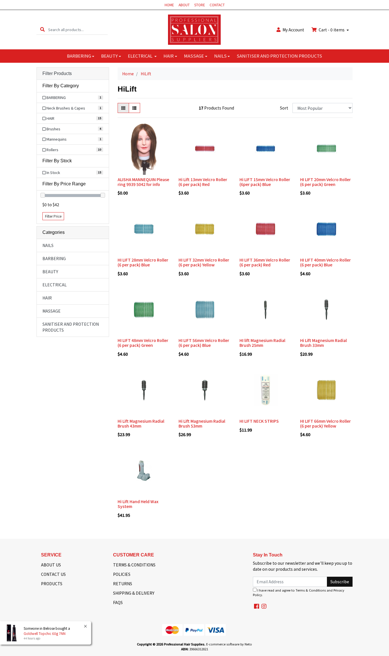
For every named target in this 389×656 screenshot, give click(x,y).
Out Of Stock (326, 412)
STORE (199, 4)
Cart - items (331, 30)
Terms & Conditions (311, 590)
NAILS (220, 56)
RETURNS (122, 583)
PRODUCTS (51, 583)
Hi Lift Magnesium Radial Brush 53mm (202, 423)
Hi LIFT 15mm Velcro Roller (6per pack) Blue (264, 182)
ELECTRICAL (140, 56)
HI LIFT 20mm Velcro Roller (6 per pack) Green (325, 182)
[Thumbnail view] (123, 108)
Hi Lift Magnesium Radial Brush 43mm (141, 423)
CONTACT (217, 4)
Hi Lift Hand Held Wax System (138, 504)
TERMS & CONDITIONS (134, 565)
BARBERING (79, 56)
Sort (284, 108)
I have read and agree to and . (298, 592)
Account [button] (293, 30)
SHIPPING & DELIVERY (133, 593)
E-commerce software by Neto (229, 644)
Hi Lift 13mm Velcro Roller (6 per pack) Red (203, 182)
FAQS (118, 602)
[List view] (134, 108)
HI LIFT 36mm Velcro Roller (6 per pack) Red (264, 262)
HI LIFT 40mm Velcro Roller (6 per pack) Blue (325, 262)
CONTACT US (53, 574)
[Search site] (42, 30)
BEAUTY (109, 56)
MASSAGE (194, 56)
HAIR (168, 56)
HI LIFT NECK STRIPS (259, 421)
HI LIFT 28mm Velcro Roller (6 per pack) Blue (143, 262)
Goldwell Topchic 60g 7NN (44, 633)
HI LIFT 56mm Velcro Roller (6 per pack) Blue (204, 342)
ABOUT (184, 4)
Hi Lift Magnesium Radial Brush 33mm (323, 342)
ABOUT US (51, 565)
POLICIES (121, 574)
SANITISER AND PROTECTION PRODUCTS (279, 56)
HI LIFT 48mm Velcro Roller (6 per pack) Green (143, 342)
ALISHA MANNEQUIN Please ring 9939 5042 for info (143, 182)
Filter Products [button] (57, 73)
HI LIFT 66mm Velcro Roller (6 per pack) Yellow (325, 423)
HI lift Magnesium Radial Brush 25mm (262, 342)
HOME (169, 4)
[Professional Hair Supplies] (194, 29)
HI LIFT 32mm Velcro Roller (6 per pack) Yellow (204, 262)
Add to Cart (143, 170)
